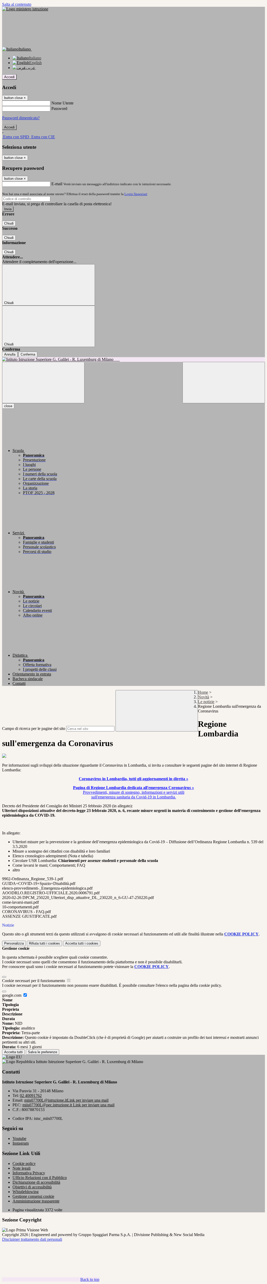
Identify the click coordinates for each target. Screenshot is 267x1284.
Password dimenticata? (21, 118)
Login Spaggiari (135, 194)
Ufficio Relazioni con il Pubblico (40, 1177)
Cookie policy (24, 1163)
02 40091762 (31, 1095)
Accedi (9, 77)
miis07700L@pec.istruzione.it (68, 1105)
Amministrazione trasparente (36, 1201)
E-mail (56, 184)
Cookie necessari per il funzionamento (34, 980)
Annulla (9, 354)
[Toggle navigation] (43, 382)
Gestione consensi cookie (33, 1196)
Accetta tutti (81, 943)
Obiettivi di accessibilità (32, 1187)
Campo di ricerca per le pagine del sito (33, 728)
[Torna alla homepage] (133, 359)
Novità (203, 697)
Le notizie (206, 701)
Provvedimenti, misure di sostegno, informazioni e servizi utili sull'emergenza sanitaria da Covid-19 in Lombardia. (133, 794)
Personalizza (14, 943)
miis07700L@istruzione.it (66, 1100)
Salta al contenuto (16, 4)
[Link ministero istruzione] (25, 9)
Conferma (28, 354)
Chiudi (9, 223)
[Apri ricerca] (224, 382)
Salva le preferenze (42, 1052)
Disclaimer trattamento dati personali (32, 1239)
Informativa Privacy (29, 1173)
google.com (12, 995)
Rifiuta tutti (44, 943)
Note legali (22, 1168)
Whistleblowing (26, 1191)
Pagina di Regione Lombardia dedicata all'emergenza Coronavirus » (133, 787)
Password (59, 108)
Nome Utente (62, 103)
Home (203, 692)
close (8, 406)
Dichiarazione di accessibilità (36, 1182)
